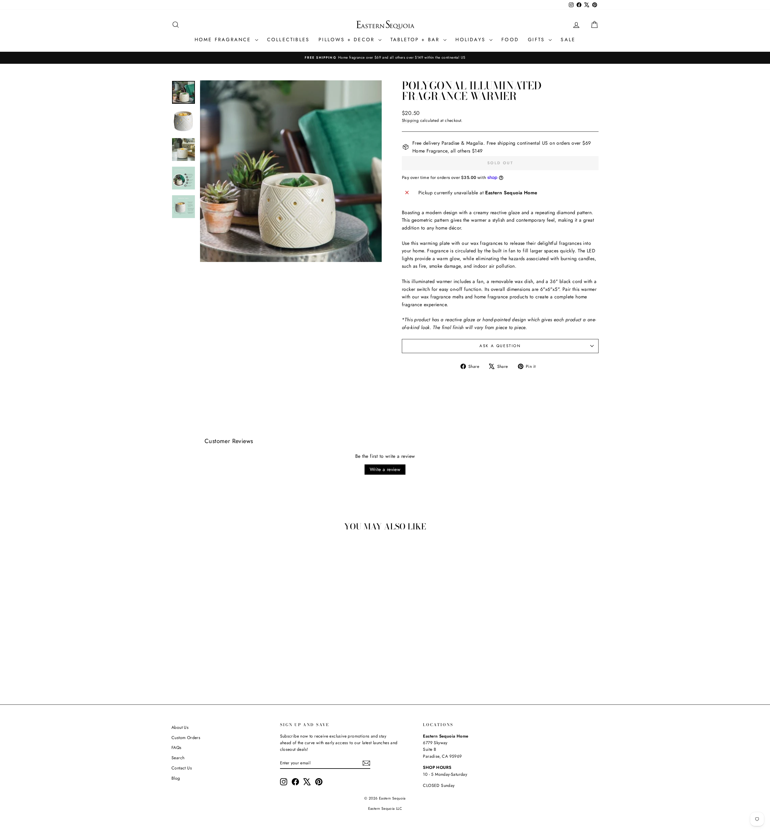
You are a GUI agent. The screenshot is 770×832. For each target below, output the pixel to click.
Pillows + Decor (348, 39)
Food (510, 39)
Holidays (471, 39)
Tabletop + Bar (416, 39)
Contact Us (181, 768)
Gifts (537, 39)
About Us (180, 727)
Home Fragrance (224, 39)
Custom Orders (185, 738)
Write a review (385, 469)
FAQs (176, 747)
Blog (175, 778)
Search (177, 758)
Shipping (410, 120)
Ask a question (500, 346)
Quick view (222, 641)
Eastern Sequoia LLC (385, 808)
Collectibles (288, 39)
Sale (568, 39)
